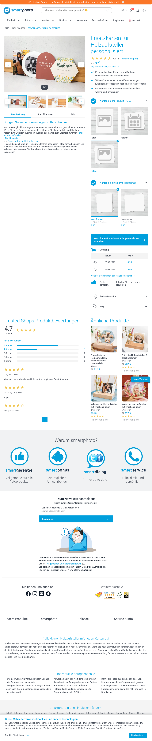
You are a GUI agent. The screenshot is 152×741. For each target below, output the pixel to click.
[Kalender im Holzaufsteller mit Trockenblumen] (104, 388)
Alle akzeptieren (137, 735)
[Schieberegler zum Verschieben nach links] (8, 64)
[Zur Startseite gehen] (18, 10)
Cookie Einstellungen (15, 735)
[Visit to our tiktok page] (48, 594)
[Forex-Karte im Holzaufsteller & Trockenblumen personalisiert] (104, 339)
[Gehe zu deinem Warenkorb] (144, 10)
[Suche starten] (108, 10)
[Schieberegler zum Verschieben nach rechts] (81, 64)
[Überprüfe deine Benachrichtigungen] (138, 10)
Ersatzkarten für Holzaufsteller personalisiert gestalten (116, 239)
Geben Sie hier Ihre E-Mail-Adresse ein (60, 507)
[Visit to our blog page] (41, 594)
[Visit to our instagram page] (35, 594)
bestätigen (47, 519)
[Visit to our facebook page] (28, 594)
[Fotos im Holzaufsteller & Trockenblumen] (135, 339)
